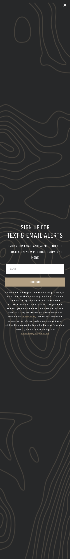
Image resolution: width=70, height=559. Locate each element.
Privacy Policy (29, 316)
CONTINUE (35, 282)
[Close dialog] (65, 5)
